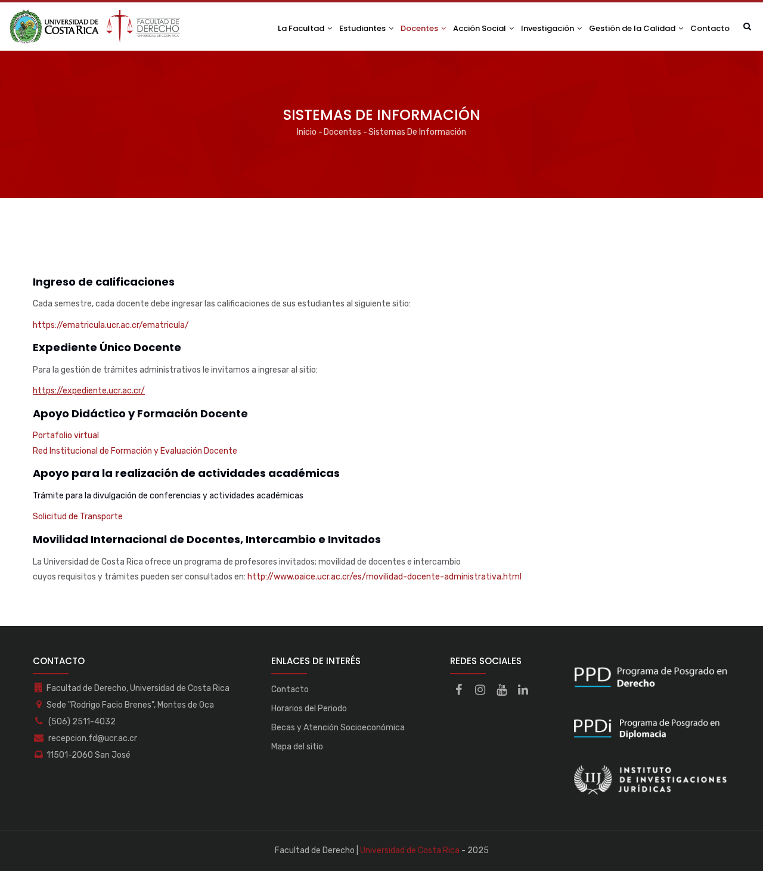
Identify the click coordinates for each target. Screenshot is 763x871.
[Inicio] (95, 26)
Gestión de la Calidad (633, 28)
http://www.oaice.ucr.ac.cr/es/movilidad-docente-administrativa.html (384, 577)
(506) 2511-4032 (81, 722)
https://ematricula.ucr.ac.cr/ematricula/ (111, 325)
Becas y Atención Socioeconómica (338, 728)
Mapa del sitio (297, 747)
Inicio (307, 132)
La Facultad (302, 28)
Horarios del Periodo (309, 708)
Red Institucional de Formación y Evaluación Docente (135, 451)
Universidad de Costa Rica (410, 850)
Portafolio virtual (66, 435)
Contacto (710, 28)
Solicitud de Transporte (78, 517)
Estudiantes (363, 28)
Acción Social (480, 28)
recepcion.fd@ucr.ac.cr (91, 738)
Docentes (420, 28)
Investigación (548, 28)
